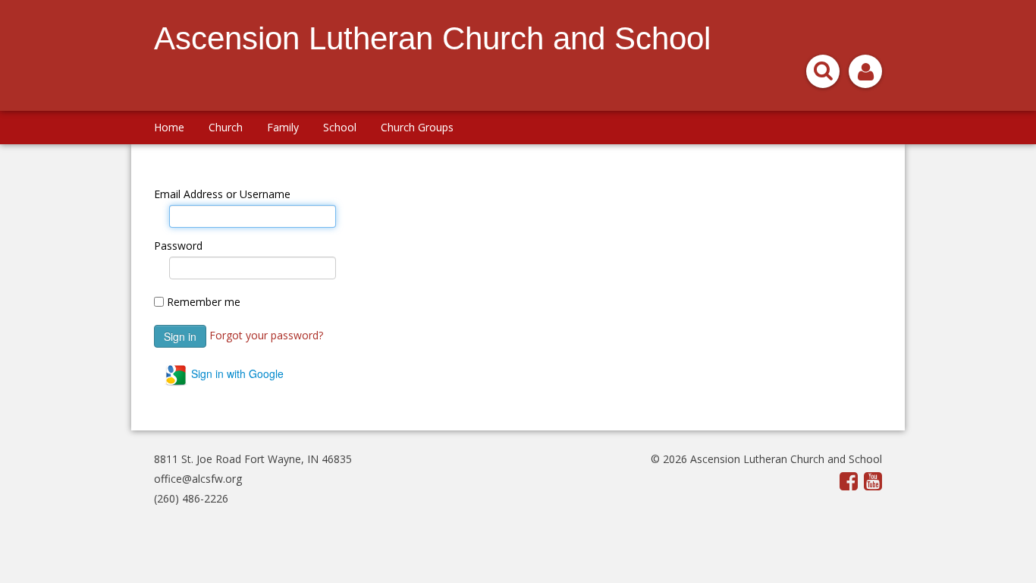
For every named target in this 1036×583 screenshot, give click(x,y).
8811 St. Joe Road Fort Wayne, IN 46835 (253, 459)
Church (226, 127)
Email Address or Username (222, 194)
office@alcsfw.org (198, 478)
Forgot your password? (266, 334)
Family (283, 127)
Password (178, 245)
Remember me (203, 302)
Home (169, 127)
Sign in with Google (236, 373)
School (339, 127)
